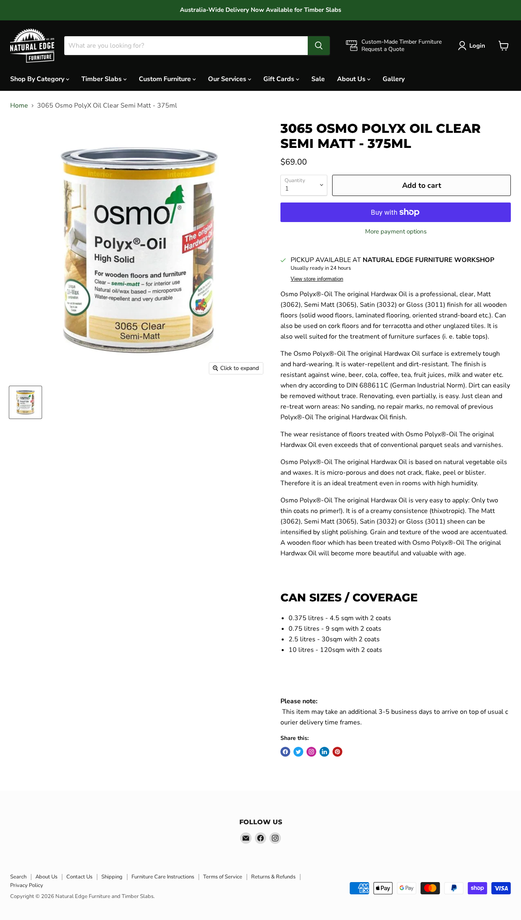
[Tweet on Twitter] (298, 752)
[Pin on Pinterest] (337, 752)
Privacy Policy (26, 885)
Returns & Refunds (273, 876)
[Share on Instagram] (311, 752)
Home (19, 105)
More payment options (396, 231)
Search (18, 876)
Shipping (112, 876)
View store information (317, 279)
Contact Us (79, 876)
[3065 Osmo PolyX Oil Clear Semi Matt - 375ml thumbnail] (25, 402)
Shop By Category (38, 78)
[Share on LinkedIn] (324, 752)
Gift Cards (279, 78)
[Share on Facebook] (285, 752)
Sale (318, 78)
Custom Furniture (166, 78)
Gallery (394, 78)
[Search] (319, 45)
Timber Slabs (102, 78)
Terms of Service (222, 876)
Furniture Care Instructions (162, 876)
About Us (352, 78)
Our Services (228, 78)
